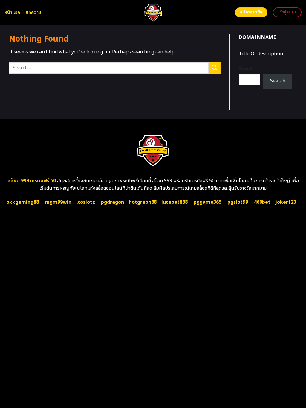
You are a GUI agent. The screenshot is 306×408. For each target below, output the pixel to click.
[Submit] (215, 68)
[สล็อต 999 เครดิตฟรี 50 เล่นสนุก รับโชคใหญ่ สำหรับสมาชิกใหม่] (153, 12)
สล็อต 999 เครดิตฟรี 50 (31, 180)
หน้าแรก (12, 12)
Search (246, 68)
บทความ (34, 12)
